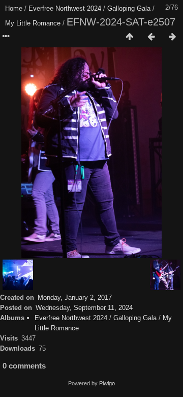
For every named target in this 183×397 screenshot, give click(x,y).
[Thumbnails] (129, 37)
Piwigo (107, 383)
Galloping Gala (128, 8)
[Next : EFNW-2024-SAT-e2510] (172, 37)
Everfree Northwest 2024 (64, 8)
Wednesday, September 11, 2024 (84, 307)
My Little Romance (32, 23)
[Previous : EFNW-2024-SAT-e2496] (151, 37)
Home (13, 8)
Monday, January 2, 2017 (75, 297)
